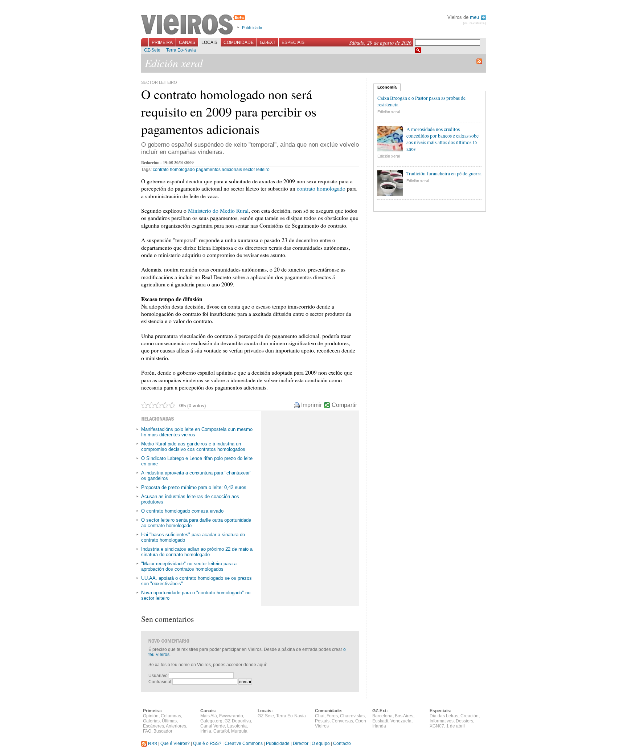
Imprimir (311, 405)
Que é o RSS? (207, 743)
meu (475, 17)
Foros (332, 715)
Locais (209, 42)
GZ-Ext (267, 42)
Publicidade (252, 27)
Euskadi (380, 721)
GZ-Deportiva (238, 721)
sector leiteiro (256, 169)
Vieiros (194, 25)
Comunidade (239, 42)
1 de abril (455, 726)
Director (300, 743)
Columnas (171, 715)
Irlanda (379, 726)
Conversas (342, 721)
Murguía (239, 731)
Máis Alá (208, 715)
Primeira (162, 42)
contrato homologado (174, 169)
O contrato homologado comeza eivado (182, 511)
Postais (322, 721)
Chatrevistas (352, 715)
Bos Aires (404, 715)
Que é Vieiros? (175, 743)
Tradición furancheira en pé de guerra (443, 173)
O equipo (321, 743)
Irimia (205, 731)
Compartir (344, 405)
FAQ (147, 731)
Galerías (151, 721)
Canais (187, 42)
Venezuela (400, 721)
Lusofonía (237, 726)
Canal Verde (212, 726)
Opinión (151, 715)
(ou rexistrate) (474, 23)
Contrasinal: (160, 681)
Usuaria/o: (158, 675)
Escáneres (153, 726)
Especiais (293, 42)
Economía (387, 87)
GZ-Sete (152, 50)
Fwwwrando (231, 715)
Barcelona (382, 715)
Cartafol (221, 731)
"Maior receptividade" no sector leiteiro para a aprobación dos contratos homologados (189, 566)
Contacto (342, 743)
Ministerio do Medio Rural (218, 210)
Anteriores (176, 726)
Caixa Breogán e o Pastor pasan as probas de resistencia (421, 101)
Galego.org (211, 721)
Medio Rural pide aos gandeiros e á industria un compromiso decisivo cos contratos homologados (193, 446)
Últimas (169, 721)
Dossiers (464, 721)
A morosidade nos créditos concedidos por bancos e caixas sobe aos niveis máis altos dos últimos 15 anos (442, 139)
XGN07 (437, 726)
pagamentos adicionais (219, 169)
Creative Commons (244, 743)
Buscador (162, 731)
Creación (469, 715)
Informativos (442, 721)
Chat (319, 715)
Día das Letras (444, 715)
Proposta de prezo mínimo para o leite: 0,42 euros (193, 487)
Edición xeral (388, 112)
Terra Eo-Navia (181, 50)
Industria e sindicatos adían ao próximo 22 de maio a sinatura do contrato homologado (197, 551)
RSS (152, 743)
